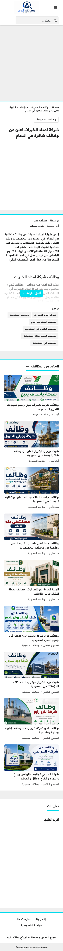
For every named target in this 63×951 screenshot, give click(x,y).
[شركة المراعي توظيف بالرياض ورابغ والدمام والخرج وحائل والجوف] (31, 765)
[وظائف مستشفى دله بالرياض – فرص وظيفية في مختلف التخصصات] (31, 535)
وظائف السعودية (39, 107)
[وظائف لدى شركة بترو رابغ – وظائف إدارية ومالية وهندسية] (31, 719)
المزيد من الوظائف (45, 366)
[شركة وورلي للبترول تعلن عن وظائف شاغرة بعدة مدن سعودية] (31, 442)
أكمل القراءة (33, 293)
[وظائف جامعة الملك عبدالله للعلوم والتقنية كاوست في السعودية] (31, 488)
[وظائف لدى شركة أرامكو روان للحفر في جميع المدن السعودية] (31, 627)
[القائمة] (55, 7)
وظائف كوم (40, 220)
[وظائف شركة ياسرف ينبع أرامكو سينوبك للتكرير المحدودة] (31, 396)
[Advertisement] (31, 61)
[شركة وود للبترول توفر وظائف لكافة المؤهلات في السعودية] (31, 673)
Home (55, 107)
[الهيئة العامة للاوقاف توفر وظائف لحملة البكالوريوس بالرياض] (31, 581)
